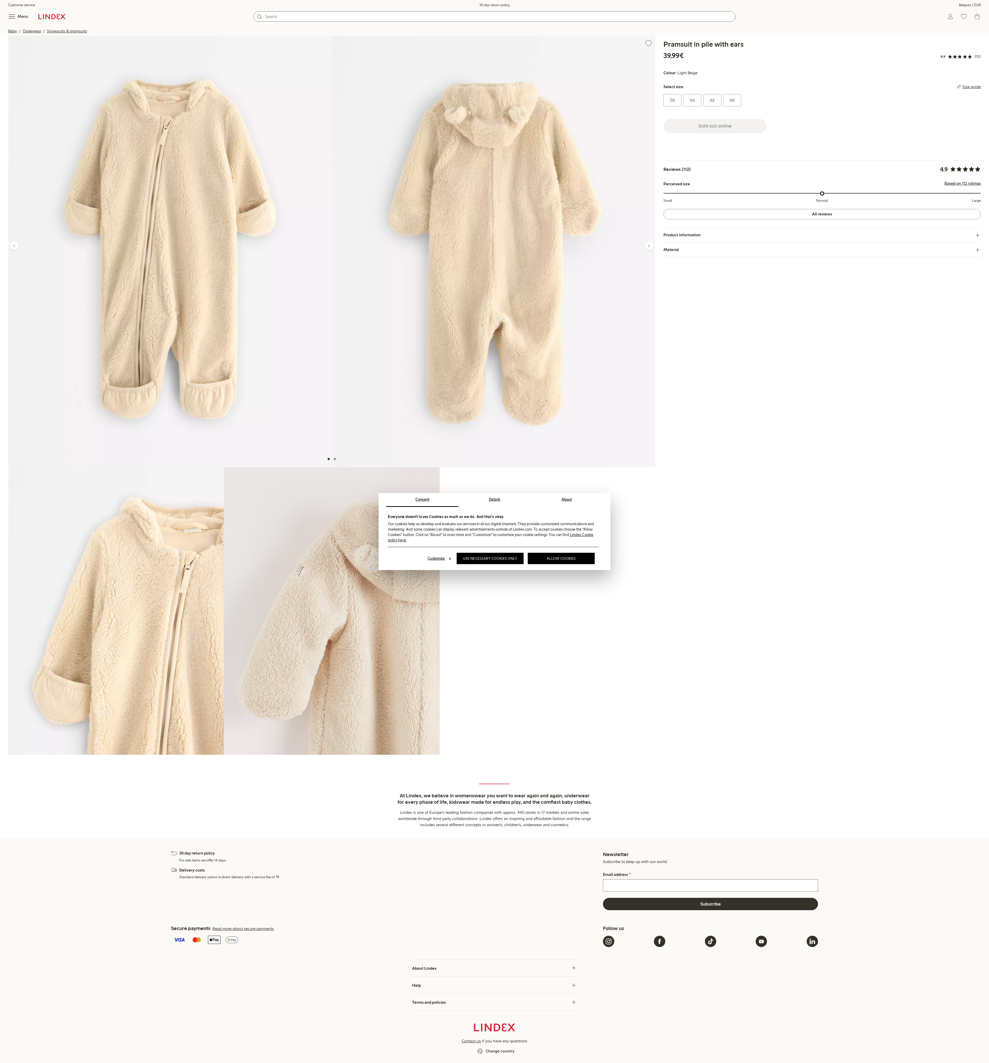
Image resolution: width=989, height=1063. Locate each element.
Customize (436, 558)
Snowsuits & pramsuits (67, 31)
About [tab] (566, 499)
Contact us (471, 1041)
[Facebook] (659, 941)
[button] (170, 251)
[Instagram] (608, 941)
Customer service (21, 5)
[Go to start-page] (51, 16)
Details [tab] (494, 499)
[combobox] (494, 16)
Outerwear (32, 31)
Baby (12, 31)
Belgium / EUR (970, 5)
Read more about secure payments (243, 928)
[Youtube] (761, 941)
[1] (329, 459)
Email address (616, 874)
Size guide (971, 87)
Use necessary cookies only (490, 558)
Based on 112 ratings (962, 184)
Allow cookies (561, 558)
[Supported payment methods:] (386, 940)
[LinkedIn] (812, 941)
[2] (335, 459)
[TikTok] (710, 941)
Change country (500, 1051)
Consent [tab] (422, 499)
